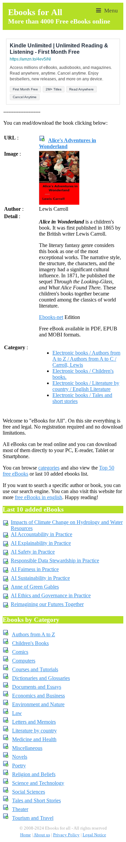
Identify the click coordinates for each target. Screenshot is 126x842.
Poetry (19, 765)
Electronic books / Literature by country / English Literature (85, 386)
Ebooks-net (51, 317)
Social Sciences (28, 792)
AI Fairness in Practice (35, 569)
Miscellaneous (27, 748)
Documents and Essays (36, 687)
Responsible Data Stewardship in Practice (55, 560)
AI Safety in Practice (33, 552)
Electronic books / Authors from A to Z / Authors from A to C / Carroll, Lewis (86, 359)
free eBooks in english (38, 497)
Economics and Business (38, 695)
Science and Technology (38, 783)
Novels (19, 757)
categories (48, 468)
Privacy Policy (66, 835)
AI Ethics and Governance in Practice (51, 595)
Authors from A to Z (33, 634)
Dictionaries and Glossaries (41, 678)
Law (17, 713)
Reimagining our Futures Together (47, 604)
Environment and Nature (38, 704)
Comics (20, 652)
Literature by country (34, 730)
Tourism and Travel (32, 818)
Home (25, 835)
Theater (20, 809)
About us (42, 835)
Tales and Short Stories (36, 800)
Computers (23, 661)
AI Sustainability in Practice (40, 578)
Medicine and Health (34, 739)
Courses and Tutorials (35, 669)
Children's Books (30, 643)
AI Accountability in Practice (41, 534)
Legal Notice (94, 835)
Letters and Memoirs (34, 722)
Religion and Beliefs (33, 774)
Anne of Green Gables (35, 587)
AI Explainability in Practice (41, 543)
